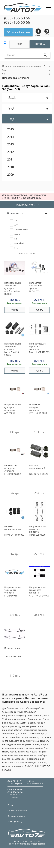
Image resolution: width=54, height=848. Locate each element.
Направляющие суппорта (15, 77)
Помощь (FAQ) (15, 821)
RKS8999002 (12, 473)
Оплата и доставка (17, 810)
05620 (38, 473)
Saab (4, 70)
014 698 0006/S (11, 353)
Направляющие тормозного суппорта (12, 286)
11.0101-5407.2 (39, 595)
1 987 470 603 (39, 352)
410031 (35, 291)
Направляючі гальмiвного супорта (36, 286)
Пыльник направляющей (37, 467)
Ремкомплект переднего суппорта (36, 407)
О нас (10, 805)
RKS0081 (10, 595)
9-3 (3, 73)
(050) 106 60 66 (17, 18)
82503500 (37, 534)
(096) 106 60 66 (17, 22)
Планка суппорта (13, 648)
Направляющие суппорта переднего (12, 407)
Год (11, 118)
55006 (9, 413)
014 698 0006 (14, 534)
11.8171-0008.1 (39, 413)
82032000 (12, 656)
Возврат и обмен (16, 816)
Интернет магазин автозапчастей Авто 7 (23, 66)
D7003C (12, 292)
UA (5, 41)
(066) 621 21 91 (15, 781)
